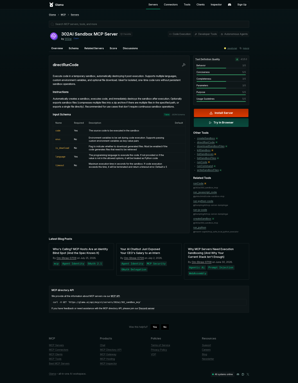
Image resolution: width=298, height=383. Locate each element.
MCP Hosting (107, 358)
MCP (63, 14)
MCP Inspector (108, 363)
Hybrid (246, 48)
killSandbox (204, 150)
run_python (199, 227)
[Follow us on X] (248, 374)
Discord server (146, 308)
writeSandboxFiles (208, 170)
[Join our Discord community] (238, 374)
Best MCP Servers (59, 363)
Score (113, 48)
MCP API (115, 296)
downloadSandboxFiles (210, 146)
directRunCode (206, 142)
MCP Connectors (58, 349)
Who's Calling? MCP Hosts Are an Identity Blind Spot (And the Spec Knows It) (80, 251)
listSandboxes (205, 154)
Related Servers (94, 48)
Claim (76, 38)
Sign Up (241, 4)
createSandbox (206, 138)
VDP (153, 354)
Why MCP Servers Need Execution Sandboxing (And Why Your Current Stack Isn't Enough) (211, 252)
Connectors (171, 4)
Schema (74, 48)
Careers (206, 349)
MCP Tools (55, 358)
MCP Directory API (111, 349)
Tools (187, 4)
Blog (204, 354)
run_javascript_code (205, 192)
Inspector (216, 4)
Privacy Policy (159, 349)
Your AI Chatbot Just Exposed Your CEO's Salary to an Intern (140, 251)
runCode (202, 162)
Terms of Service (160, 345)
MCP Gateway (108, 354)
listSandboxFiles (206, 158)
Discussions (130, 48)
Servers (153, 4)
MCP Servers (56, 345)
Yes (155, 327)
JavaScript (232, 48)
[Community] (230, 5)
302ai (68, 38)
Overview (57, 48)
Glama (52, 14)
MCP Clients (56, 354)
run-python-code (203, 201)
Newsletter (208, 358)
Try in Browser (223, 122)
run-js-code (200, 209)
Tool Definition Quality (207, 59)
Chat (102, 345)
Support (206, 345)
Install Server (224, 112)
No (165, 327)
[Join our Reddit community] (243, 374)
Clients (200, 4)
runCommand (205, 166)
